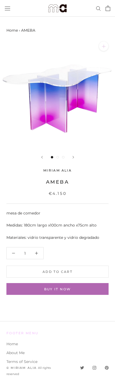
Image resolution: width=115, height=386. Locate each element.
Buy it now (57, 289)
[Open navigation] (7, 8)
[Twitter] (82, 368)
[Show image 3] (63, 157)
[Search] (98, 8)
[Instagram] (94, 368)
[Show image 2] (57, 157)
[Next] (73, 157)
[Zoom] (103, 46)
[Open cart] (108, 8)
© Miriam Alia (21, 368)
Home (12, 30)
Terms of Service (21, 361)
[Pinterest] (107, 368)
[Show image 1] (52, 157)
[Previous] (42, 157)
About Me (15, 352)
